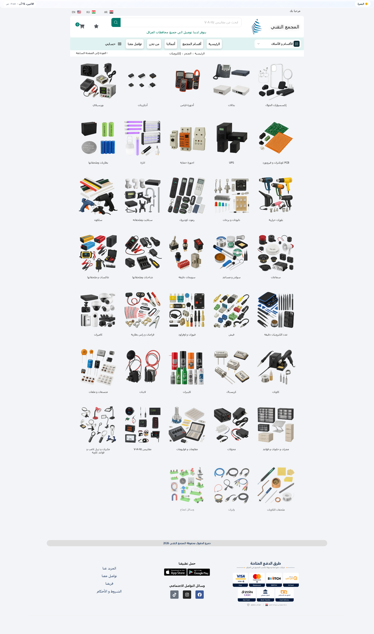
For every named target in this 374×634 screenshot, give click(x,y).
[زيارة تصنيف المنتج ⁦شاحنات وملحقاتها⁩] (142, 253)
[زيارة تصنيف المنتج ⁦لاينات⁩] (142, 367)
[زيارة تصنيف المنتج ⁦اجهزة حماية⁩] (187, 138)
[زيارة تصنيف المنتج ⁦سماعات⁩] (276, 253)
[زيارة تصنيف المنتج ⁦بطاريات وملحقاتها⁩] (98, 138)
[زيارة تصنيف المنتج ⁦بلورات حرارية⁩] (276, 195)
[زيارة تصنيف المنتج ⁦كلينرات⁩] (187, 367)
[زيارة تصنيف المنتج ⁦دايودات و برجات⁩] (231, 195)
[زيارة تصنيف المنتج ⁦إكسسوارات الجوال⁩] (276, 80)
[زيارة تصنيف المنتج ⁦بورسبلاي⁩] (98, 80)
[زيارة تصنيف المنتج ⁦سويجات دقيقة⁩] (187, 253)
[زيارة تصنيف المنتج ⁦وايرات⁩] (231, 485)
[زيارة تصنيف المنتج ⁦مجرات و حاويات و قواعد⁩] (276, 425)
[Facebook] (199, 595)
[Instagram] (187, 595)
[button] (295, 11)
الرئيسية (200, 53)
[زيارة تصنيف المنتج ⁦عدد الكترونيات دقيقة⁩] (276, 310)
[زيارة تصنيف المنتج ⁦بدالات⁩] (231, 80)
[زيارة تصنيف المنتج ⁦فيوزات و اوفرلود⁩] (187, 310)
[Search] (116, 22)
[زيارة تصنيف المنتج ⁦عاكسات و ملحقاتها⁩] (98, 253)
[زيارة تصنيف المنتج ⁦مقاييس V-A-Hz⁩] (142, 425)
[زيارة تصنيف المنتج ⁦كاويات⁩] (276, 367)
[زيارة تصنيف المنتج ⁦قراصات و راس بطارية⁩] (142, 310)
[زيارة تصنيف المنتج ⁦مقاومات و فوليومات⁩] (187, 425)
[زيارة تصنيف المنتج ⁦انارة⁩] (142, 138)
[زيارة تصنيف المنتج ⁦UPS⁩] (231, 138)
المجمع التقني (285, 26)
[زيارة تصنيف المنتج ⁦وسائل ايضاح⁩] (187, 485)
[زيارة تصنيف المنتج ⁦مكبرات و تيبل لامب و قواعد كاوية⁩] (98, 425)
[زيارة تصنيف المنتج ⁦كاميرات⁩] (98, 310)
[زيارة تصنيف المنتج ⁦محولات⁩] (231, 425)
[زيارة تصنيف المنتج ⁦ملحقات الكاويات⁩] (276, 485)
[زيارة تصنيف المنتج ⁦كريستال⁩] (231, 367)
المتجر (187, 53)
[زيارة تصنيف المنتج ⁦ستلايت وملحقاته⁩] (142, 195)
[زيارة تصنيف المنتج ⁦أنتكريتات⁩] (142, 80)
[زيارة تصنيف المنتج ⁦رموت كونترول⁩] (187, 195)
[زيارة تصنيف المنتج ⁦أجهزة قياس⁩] (187, 80)
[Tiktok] (174, 595)
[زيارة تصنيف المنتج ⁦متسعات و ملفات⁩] (98, 367)
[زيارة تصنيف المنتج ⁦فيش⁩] (231, 310)
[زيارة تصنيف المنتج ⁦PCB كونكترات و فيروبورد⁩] (276, 138)
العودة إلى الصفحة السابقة (91, 53)
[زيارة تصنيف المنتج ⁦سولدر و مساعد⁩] (231, 253)
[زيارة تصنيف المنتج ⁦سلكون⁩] (98, 195)
